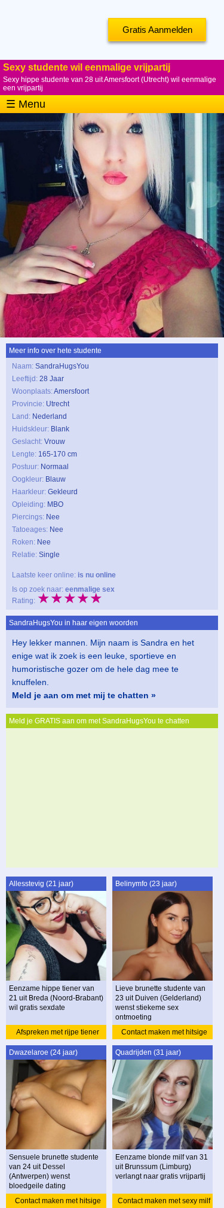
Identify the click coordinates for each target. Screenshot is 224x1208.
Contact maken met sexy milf (164, 1201)
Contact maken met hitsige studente (164, 1033)
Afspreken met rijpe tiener (57, 1032)
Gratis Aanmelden (157, 30)
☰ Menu (25, 104)
